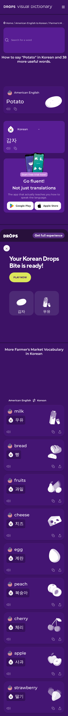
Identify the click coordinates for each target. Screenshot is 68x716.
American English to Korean (31, 23)
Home (9, 23)
